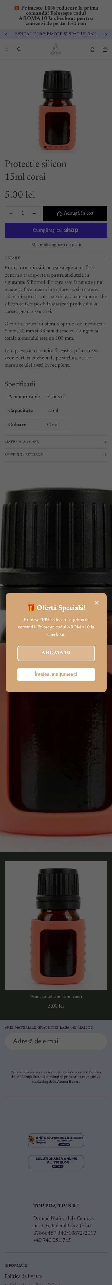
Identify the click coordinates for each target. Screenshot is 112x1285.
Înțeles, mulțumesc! (56, 674)
